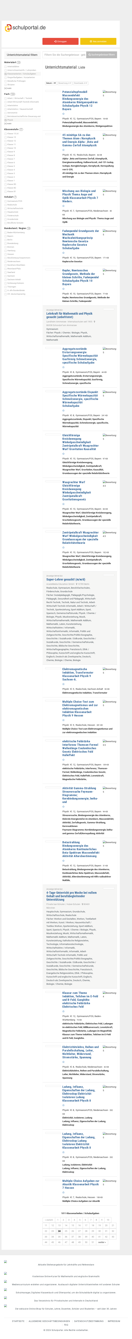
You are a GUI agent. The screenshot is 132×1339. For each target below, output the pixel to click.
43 (113, 1236)
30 (99, 1231)
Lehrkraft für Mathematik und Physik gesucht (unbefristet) (69, 315)
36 (66, 1236)
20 (106, 1225)
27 (79, 1231)
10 (108, 1220)
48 (73, 1242)
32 (113, 1231)
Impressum (114, 1321)
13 (59, 1225)
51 (93, 1242)
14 (66, 1225)
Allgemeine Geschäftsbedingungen (49, 1321)
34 (52, 1236)
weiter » (102, 1242)
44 (46, 1242)
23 (52, 1231)
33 (46, 1236)
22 (46, 1231)
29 (93, 1231)
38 (79, 1236)
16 (79, 1225)
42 (106, 1236)
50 (86, 1242)
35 (59, 1236)
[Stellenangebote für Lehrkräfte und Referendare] (66, 1261)
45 (52, 1242)
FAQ (66, 1325)
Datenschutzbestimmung (89, 1321)
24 (59, 1231)
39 (86, 1236)
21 (113, 1225)
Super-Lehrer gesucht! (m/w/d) (65, 579)
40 (93, 1236)
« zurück (49, 1220)
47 (66, 1242)
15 (73, 1225)
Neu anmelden (99, 41)
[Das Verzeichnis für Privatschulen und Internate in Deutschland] (66, 1297)
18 (93, 1225)
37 (73, 1236)
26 (73, 1231)
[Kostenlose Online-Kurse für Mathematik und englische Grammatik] (66, 1273)
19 (99, 1225)
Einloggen (61, 41)
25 (66, 1231)
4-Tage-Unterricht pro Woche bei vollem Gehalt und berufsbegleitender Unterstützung (71, 896)
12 (52, 1225)
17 (86, 1225)
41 (99, 1236)
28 (86, 1231)
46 (59, 1242)
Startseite (18, 1321)
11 (46, 1225)
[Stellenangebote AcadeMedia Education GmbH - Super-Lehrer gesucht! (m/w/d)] (108, 575)
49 (79, 1242)
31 (106, 1231)
